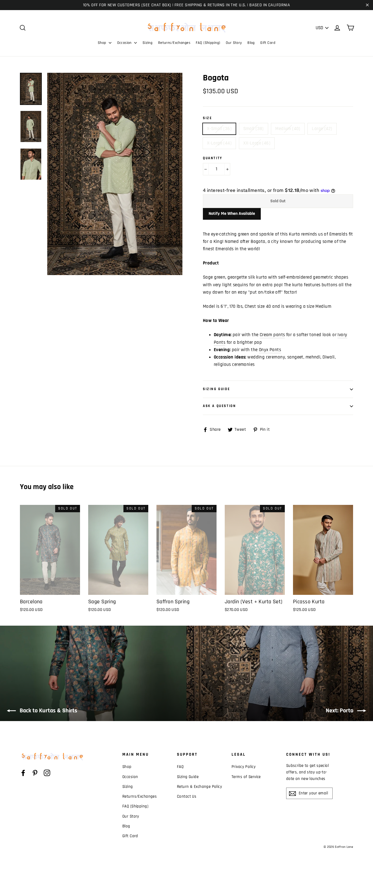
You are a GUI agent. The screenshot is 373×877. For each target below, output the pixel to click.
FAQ (180, 766)
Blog (251, 42)
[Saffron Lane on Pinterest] (35, 772)
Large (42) (322, 129)
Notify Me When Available (232, 213)
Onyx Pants (270, 350)
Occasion (125, 42)
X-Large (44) (219, 143)
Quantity (213, 158)
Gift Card (267, 42)
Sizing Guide (216, 389)
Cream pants (272, 335)
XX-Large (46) (257, 143)
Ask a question (219, 406)
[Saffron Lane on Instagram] (47, 772)
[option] (114, 174)
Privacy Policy (244, 766)
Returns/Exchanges (174, 42)
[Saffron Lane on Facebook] (23, 772)
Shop (102, 42)
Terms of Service (246, 776)
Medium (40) (287, 129)
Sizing (148, 42)
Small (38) (253, 129)
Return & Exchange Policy (199, 786)
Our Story (234, 42)
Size (207, 118)
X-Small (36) (219, 129)
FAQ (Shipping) (208, 42)
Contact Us (186, 796)
